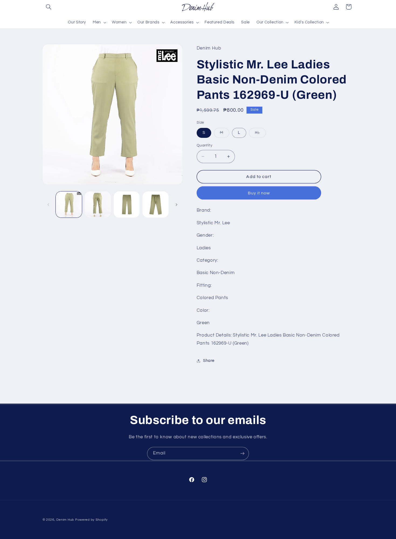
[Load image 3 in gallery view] (127, 204)
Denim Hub (65, 519)
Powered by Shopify (91, 519)
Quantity (204, 145)
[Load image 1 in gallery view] (69, 204)
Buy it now (259, 193)
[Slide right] (176, 205)
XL (260, 134)
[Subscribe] (242, 453)
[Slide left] (48, 205)
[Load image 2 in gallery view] (98, 204)
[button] (49, 7)
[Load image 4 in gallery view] (156, 204)
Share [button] (208, 361)
